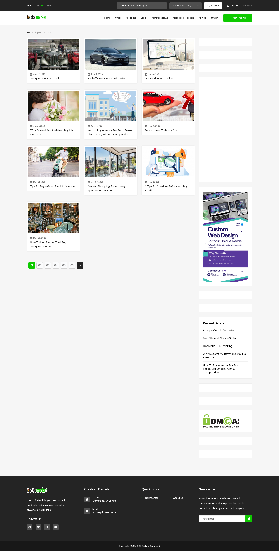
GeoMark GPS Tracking (217, 346)
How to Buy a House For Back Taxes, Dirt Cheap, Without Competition (221, 369)
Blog (143, 17)
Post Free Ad (239, 17)
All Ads (202, 17)
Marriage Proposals (183, 17)
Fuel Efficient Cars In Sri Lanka (221, 338)
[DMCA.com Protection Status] (221, 420)
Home (107, 17)
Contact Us (151, 498)
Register (247, 5)
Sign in (234, 5)
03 (47, 265)
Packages (131, 17)
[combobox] (185, 5)
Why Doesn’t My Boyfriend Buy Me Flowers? (224, 355)
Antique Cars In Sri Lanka (218, 330)
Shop (118, 17)
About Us (178, 498)
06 (72, 265)
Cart (215, 17)
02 (39, 265)
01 (32, 265)
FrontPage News (159, 17)
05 (64, 265)
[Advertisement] (225, 129)
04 (56, 265)
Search (215, 5)
